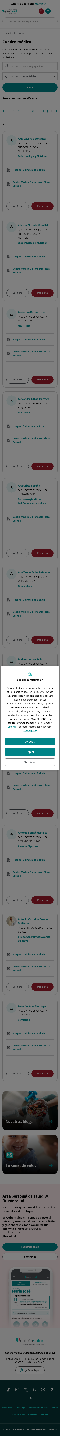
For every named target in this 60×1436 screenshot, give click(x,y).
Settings (30, 762)
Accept (30, 741)
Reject (30, 752)
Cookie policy (30, 730)
